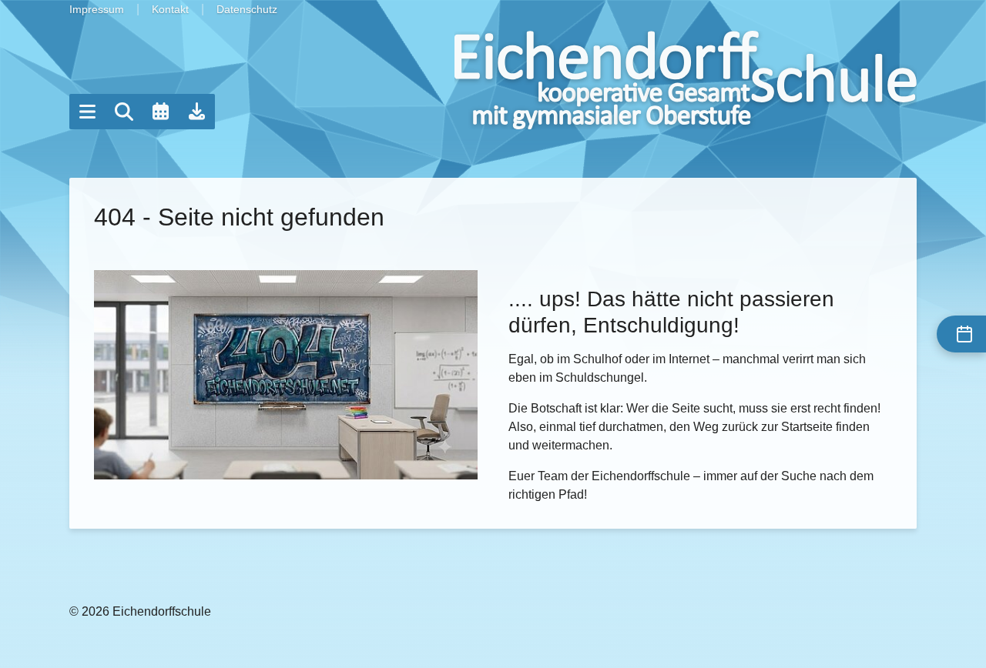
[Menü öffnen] (87, 111)
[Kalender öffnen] (160, 111)
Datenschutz (246, 9)
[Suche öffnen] (124, 111)
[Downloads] (197, 111)
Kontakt (170, 9)
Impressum (96, 9)
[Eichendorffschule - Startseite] (685, 80)
